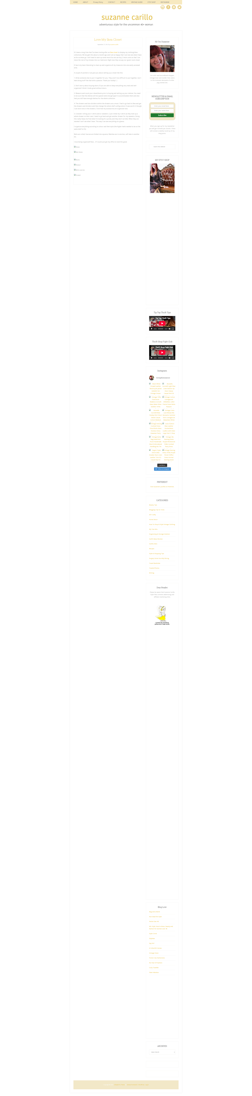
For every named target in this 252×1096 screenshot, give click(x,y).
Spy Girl (151, 943)
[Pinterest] (173, 7)
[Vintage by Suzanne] (162, 192)
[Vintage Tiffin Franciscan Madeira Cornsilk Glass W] (155, 402)
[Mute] (170, 329)
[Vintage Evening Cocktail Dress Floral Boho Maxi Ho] (155, 429)
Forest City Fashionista (157, 958)
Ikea (111, 52)
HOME (75, 2)
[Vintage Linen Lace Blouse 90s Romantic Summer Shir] (168, 415)
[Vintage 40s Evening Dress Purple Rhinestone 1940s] (168, 442)
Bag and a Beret (154, 912)
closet (115, 52)
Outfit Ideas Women (156, 539)
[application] (162, 323)
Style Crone (153, 933)
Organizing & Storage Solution (159, 534)
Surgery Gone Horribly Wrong (159, 558)
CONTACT (111, 2)
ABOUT (85, 2)
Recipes (151, 549)
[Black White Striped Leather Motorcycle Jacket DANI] (155, 389)
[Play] (152, 329)
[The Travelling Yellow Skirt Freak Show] (162, 625)
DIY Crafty (152, 515)
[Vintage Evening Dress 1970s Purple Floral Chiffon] (168, 455)
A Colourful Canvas (155, 948)
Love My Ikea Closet (108, 39)
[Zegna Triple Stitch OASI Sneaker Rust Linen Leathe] (155, 455)
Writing (151, 573)
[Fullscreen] (173, 329)
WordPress (141, 1084)
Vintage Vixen (153, 953)
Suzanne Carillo (126, 18)
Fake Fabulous (154, 972)
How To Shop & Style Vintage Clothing (162, 524)
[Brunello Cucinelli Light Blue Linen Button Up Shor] (168, 389)
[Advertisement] (164, 655)
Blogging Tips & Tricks (156, 510)
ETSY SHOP (152, 2)
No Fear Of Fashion (155, 963)
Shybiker (152, 938)
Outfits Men (153, 544)
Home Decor (153, 519)
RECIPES (123, 2)
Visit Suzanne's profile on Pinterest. (162, 487)
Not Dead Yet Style (155, 917)
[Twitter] (179, 7)
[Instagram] (162, 7)
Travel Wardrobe (154, 563)
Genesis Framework (132, 1084)
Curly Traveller (154, 968)
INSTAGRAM (165, 2)
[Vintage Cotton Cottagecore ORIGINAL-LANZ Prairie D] (168, 402)
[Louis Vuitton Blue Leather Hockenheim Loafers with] (168, 429)
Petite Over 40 (154, 921)
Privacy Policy (98, 2)
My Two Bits (153, 529)
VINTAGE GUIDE (137, 2)
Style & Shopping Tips (156, 553)
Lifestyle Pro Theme (119, 1084)
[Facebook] (168, 7)
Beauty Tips (153, 505)
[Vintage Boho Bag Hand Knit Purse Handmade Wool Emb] (155, 442)
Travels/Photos (154, 568)
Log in (147, 1084)
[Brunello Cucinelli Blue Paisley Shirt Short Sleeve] (155, 415)
